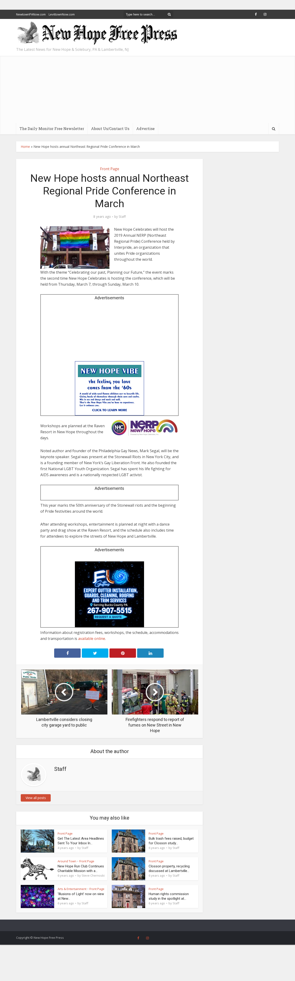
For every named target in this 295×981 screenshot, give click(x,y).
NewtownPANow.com (31, 14)
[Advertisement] (147, 88)
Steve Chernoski (93, 875)
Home (25, 146)
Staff (122, 217)
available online (91, 638)
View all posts (36, 798)
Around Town (67, 861)
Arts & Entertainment (72, 889)
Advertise (145, 128)
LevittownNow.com (62, 14)
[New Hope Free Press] (96, 33)
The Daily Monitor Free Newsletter (52, 128)
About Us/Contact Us (110, 128)
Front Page (109, 168)
